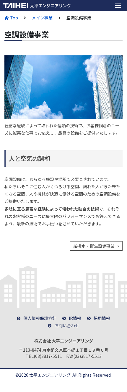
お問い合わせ (66, 325)
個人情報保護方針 (39, 318)
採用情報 (102, 318)
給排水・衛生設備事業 (94, 246)
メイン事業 (42, 18)
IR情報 (75, 318)
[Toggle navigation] (117, 5)
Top (13, 18)
